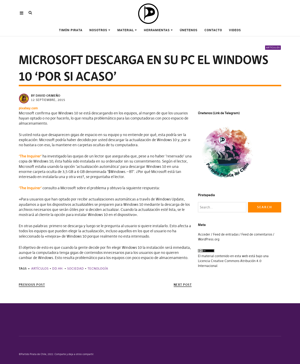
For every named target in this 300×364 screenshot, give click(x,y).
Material (125, 30)
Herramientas (157, 30)
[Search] (30, 12)
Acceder (204, 234)
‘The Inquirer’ (30, 156)
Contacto (213, 30)
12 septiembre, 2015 (48, 100)
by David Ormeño (45, 95)
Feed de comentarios (256, 234)
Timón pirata (70, 30)
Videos (235, 30)
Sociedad (75, 268)
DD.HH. (57, 268)
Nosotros (98, 30)
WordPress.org (208, 239)
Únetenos (189, 30)
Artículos (273, 47)
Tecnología (98, 268)
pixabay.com (28, 108)
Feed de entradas (226, 234)
